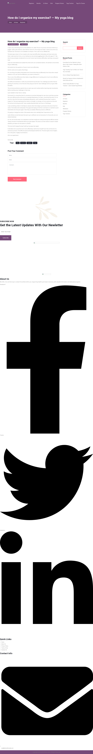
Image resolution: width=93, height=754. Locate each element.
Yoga (35, 142)
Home (10, 22)
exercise (23, 142)
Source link (10, 139)
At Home (45, 3)
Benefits (39, 3)
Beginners (31, 3)
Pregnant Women (59, 3)
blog (18, 142)
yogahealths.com (14, 44)
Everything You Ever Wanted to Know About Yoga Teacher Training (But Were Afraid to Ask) (72, 64)
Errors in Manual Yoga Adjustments (71, 75)
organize (29, 142)
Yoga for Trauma (80, 3)
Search (65, 42)
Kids (51, 3)
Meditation (65, 108)
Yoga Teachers (70, 3)
